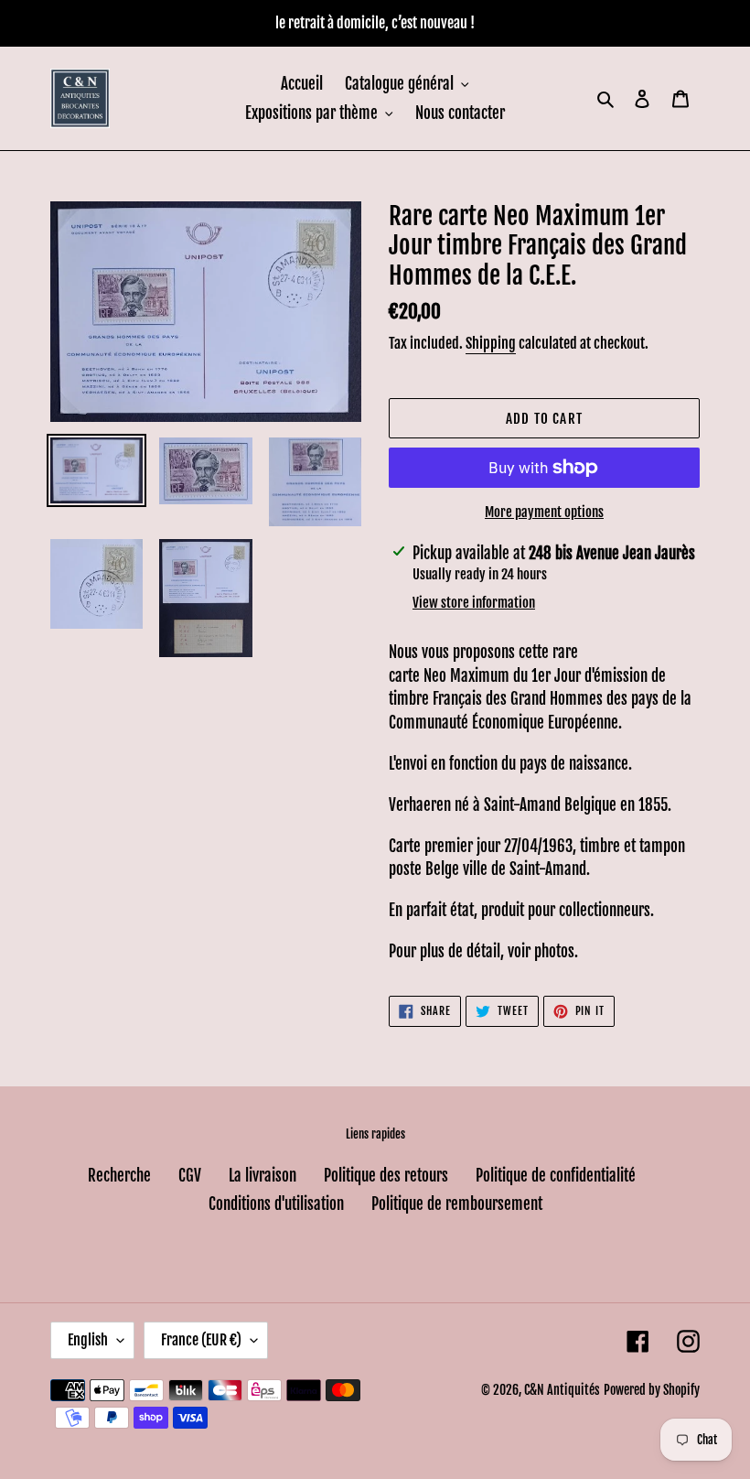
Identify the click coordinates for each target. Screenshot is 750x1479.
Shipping (491, 343)
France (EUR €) (201, 1340)
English (88, 1340)
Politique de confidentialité (556, 1175)
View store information (473, 602)
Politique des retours (386, 1175)
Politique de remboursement (456, 1204)
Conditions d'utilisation (276, 1204)
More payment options (544, 512)
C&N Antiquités (562, 1390)
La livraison (262, 1175)
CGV (189, 1175)
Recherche (119, 1175)
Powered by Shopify (652, 1390)
